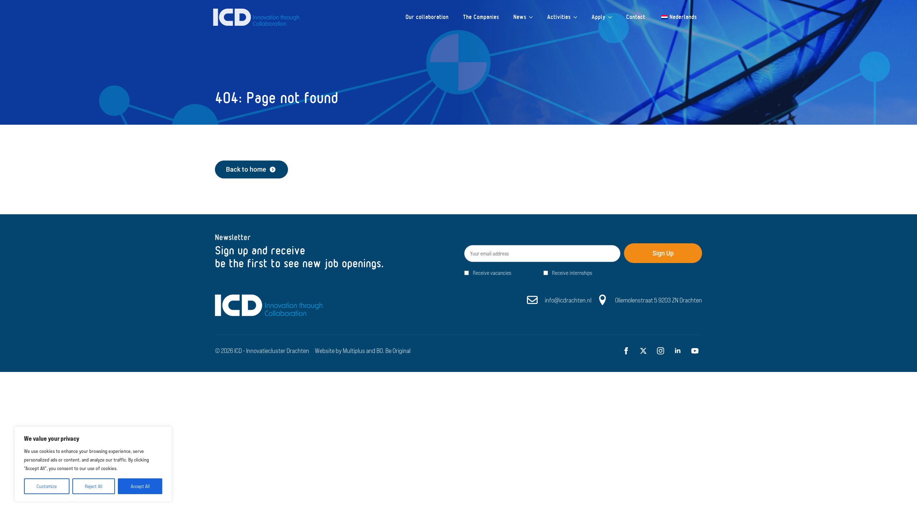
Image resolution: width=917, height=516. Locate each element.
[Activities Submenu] (577, 17)
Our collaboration (426, 17)
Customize (47, 486)
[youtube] (695, 351)
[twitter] (643, 351)
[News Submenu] (533, 17)
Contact (635, 17)
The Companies (481, 17)
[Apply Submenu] (612, 17)
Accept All (140, 486)
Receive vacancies (492, 273)
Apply (598, 17)
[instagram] (660, 351)
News (519, 17)
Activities (559, 17)
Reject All (93, 486)
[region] (93, 464)
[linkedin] (678, 351)
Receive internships (572, 273)
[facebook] (626, 351)
